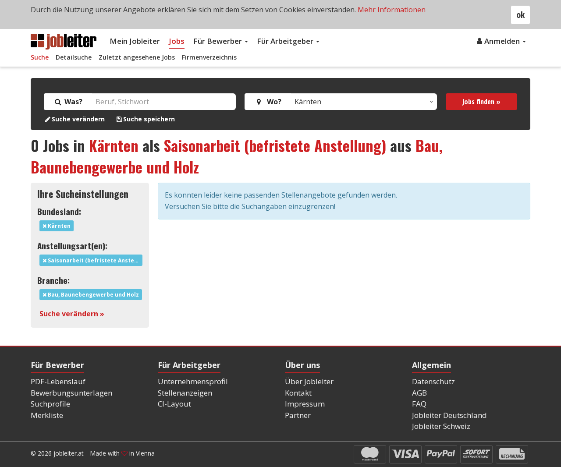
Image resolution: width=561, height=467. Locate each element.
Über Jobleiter (309, 381)
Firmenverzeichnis (209, 57)
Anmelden (503, 41)
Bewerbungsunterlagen (71, 393)
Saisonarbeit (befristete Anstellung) (275, 145)
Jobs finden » (481, 101)
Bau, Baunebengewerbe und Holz (92, 294)
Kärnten (113, 145)
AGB (419, 393)
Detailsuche (74, 57)
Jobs (177, 41)
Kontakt (298, 393)
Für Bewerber (218, 41)
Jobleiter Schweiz (441, 426)
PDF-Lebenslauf (58, 381)
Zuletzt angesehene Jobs (137, 57)
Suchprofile (50, 404)
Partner (298, 415)
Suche (40, 57)
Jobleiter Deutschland (449, 415)
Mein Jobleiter (135, 41)
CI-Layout (174, 404)
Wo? (272, 101)
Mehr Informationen (392, 9)
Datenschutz (433, 381)
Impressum (305, 404)
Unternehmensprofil (193, 381)
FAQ (419, 404)
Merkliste (47, 415)
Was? (72, 101)
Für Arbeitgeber (286, 41)
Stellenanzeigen (185, 393)
